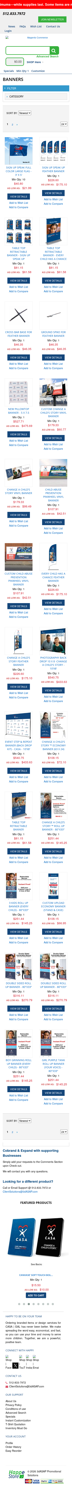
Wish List (36, 26)
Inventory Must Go (16, 1428)
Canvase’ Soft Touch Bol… (36, 1275)
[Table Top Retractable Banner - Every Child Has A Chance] (53, 231)
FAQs (23, 26)
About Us (11, 1401)
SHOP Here (34, 62)
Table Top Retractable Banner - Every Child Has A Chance (53, 253)
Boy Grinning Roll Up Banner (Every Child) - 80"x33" (19, 1063)
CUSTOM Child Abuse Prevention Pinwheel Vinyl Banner (18, 579)
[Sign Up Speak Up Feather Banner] (53, 151)
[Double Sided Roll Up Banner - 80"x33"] (19, 967)
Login (8, 31)
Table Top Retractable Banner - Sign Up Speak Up (18, 253)
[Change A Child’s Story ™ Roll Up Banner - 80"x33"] (53, 806)
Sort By (11, 113)
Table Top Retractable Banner (18, 826)
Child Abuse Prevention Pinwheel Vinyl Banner (53, 495)
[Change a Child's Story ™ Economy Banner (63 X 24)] (53, 725)
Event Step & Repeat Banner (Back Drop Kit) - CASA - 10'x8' (18, 745)
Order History (13, 1447)
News (11, 26)
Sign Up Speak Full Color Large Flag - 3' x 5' (19, 171)
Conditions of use (16, 1409)
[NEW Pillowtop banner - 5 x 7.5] (19, 392)
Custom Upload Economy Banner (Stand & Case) (53, 906)
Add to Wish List (18, 203)
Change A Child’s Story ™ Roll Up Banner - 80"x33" (53, 826)
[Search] (53, 50)
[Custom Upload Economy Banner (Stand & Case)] (53, 886)
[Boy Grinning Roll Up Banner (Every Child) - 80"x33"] (19, 1043)
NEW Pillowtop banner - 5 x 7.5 (18, 410)
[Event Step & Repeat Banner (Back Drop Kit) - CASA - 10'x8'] (19, 725)
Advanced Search (16, 1412)
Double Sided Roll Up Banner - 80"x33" (18, 985)
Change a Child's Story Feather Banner (18, 661)
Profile (9, 1443)
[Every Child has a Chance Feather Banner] (53, 557)
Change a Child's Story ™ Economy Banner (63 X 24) (53, 745)
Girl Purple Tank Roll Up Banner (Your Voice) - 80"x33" (53, 1065)
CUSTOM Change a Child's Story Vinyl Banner (53, 412)
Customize (38, 71)
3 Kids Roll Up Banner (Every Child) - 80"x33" (18, 906)
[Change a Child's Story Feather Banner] (19, 641)
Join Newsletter (52, 19)
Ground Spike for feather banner (53, 334)
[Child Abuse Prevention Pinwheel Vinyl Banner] (53, 473)
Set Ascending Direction (34, 113)
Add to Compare (18, 207)
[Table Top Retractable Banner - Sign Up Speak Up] (19, 231)
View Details (18, 196)
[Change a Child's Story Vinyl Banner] (19, 473)
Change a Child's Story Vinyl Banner (18, 491)
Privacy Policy (14, 1405)
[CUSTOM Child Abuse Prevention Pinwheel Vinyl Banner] (19, 557)
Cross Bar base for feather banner (18, 334)
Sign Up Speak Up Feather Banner (53, 169)
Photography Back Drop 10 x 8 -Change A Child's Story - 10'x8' (53, 663)
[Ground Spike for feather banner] (53, 315)
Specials (9, 71)
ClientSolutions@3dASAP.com (20, 1191)
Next (17, 124)
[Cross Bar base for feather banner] (19, 315)
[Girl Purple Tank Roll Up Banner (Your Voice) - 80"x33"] (53, 1043)
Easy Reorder (14, 1451)
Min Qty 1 (22, 71)
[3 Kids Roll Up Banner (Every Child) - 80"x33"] (19, 886)
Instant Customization (18, 1420)
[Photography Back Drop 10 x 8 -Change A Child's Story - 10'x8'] (53, 641)
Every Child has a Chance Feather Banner (53, 577)
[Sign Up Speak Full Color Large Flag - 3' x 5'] (19, 151)
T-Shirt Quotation (15, 1424)
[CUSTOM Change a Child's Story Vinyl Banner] (53, 392)
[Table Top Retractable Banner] (19, 806)
